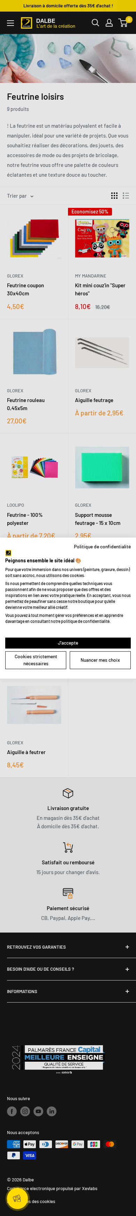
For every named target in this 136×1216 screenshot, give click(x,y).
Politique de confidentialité (102, 546)
